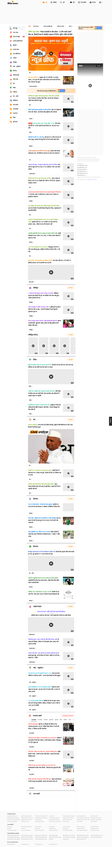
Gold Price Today (24, 821)
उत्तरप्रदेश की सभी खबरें (67, 715)
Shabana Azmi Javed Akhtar (55, 821)
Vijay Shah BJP (38, 819)
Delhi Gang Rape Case (67, 819)
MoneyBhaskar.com (82, 173)
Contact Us (79, 160)
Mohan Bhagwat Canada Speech (69, 816)
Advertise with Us (81, 157)
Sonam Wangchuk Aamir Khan (83, 817)
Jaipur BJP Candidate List (96, 819)
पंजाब (70, 719)
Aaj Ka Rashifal (94, 821)
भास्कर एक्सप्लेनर (33, 86)
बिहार (61, 719)
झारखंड (56, 719)
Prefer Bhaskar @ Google (82, 830)
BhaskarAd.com (81, 175)
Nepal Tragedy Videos (81, 816)
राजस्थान (46, 719)
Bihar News (37, 828)
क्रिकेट (31, 146)
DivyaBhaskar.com (82, 167)
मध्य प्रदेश (40, 719)
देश (30, 72)
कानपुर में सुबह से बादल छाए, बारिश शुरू (13, 839)
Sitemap (94, 157)
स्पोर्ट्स (30, 118)
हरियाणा (65, 719)
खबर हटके (31, 282)
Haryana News (38, 826)
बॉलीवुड (31, 302)
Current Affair (79, 821)
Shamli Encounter (94, 816)
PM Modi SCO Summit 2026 (41, 816)
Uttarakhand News (81, 828)
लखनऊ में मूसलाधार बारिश (53, 835)
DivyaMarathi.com (82, 171)
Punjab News (52, 826)
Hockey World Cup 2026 (54, 817)
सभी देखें (71, 334)
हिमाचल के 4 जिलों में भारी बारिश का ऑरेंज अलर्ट (27, 837)
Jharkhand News (66, 826)
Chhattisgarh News (95, 828)
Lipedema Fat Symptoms (68, 817)
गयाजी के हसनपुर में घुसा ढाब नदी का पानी (41, 839)
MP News (9, 828)
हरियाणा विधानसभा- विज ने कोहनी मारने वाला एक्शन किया (69, 835)
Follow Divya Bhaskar (25, 830)
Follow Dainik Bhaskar (12, 830)
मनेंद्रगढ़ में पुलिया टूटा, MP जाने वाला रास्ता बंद (27, 839)
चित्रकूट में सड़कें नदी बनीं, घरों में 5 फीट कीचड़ (83, 835)
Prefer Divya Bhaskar (53, 830)
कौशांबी (30, 201)
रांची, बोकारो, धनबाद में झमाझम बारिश (83, 837)
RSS (84, 160)
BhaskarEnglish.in (82, 169)
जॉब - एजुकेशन (32, 682)
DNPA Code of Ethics (92, 179)
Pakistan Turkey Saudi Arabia (13, 819)
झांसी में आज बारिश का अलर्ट (81, 839)
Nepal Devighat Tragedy (26, 816)
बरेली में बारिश (51, 839)
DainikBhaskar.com (82, 165)
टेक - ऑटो (31, 573)
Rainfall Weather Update (54, 819)
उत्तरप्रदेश (33, 719)
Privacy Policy (96, 160)
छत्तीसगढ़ (51, 719)
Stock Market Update (39, 821)
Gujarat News (66, 828)
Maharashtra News (81, 826)
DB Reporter (88, 157)
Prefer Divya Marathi (39, 830)
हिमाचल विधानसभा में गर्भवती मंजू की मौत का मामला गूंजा (41, 837)
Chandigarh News (94, 826)
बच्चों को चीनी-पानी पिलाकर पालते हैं (13, 835)
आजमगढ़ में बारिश (65, 839)
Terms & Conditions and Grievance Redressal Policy (88, 159)
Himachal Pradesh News (26, 826)
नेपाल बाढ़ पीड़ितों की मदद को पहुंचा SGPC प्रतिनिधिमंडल (13, 837)
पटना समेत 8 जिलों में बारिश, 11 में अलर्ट (97, 835)
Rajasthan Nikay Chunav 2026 (83, 819)
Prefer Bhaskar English (67, 830)
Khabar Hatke (66, 821)
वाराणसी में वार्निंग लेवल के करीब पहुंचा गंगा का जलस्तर (69, 837)
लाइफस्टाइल (32, 173)
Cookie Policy (89, 160)
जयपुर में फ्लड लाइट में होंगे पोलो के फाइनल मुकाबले (97, 837)
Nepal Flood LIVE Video (12, 816)
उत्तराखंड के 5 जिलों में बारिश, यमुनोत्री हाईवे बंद (55, 837)
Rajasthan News (52, 828)
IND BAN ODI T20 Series (26, 819)
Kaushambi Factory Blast (96, 817)
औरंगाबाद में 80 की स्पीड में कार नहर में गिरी (41, 835)
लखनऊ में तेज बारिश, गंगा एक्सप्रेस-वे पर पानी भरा (27, 835)
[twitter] (68, 72)
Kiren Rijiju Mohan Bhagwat (13, 817)
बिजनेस (30, 242)
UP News (23, 828)
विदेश (30, 132)
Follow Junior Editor (95, 830)
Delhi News (9, 826)
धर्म (29, 160)
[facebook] (65, 72)
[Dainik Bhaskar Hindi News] (12, 3)
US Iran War (51, 816)
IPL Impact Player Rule (12, 821)
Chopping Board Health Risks (41, 817)
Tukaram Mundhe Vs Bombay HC (27, 817)
